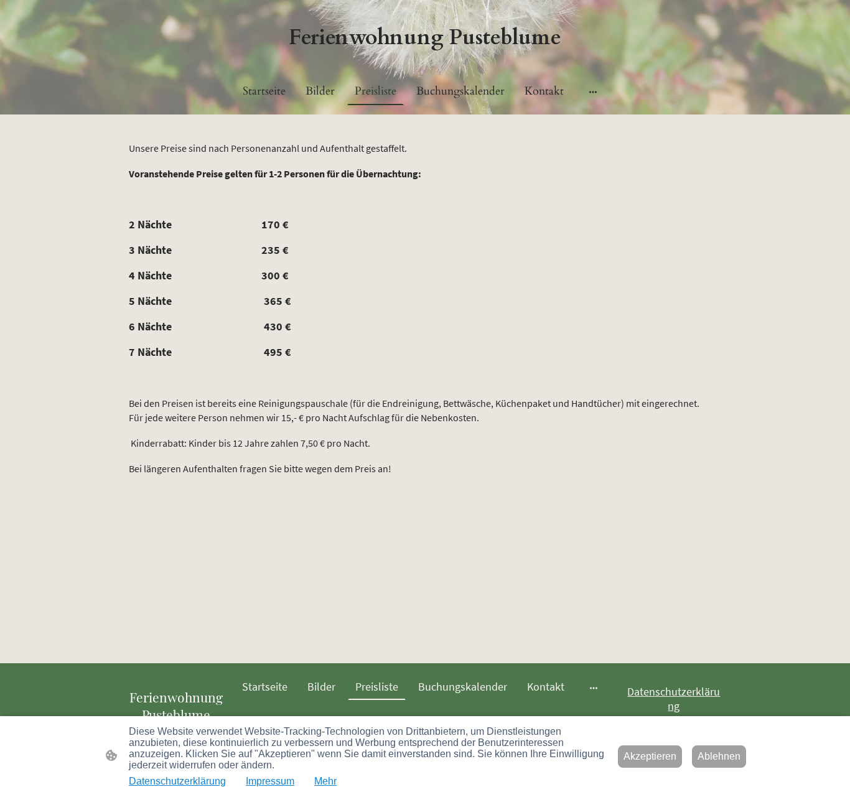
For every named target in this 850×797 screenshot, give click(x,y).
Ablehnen (719, 756)
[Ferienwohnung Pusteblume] (425, 61)
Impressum (270, 781)
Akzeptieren (649, 756)
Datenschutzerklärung (673, 698)
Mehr (325, 781)
